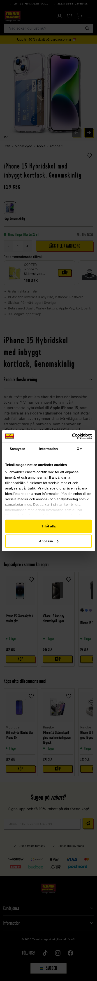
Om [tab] (79, 449)
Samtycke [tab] (17, 449)
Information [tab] (48, 449)
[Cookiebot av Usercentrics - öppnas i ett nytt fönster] (72, 436)
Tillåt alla (48, 526)
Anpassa (46, 541)
